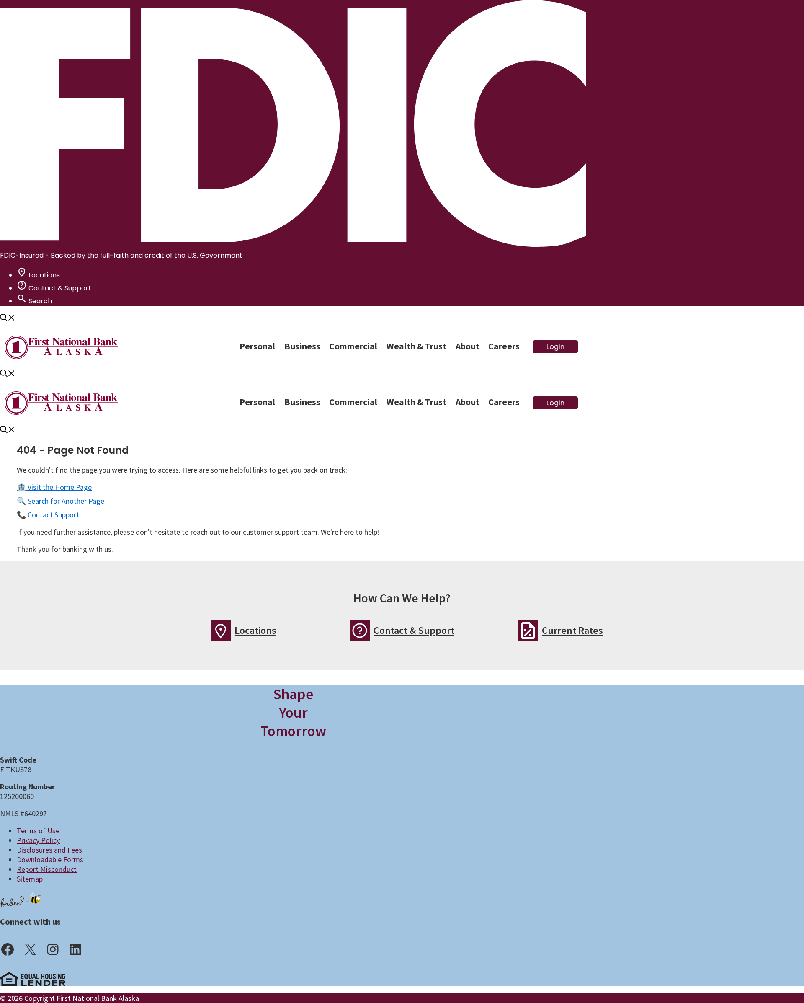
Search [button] (34, 301)
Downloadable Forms (50, 859)
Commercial (353, 346)
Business (302, 346)
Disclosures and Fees (49, 850)
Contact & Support (54, 288)
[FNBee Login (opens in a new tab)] (21, 899)
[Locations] (221, 630)
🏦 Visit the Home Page (54, 487)
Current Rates (572, 630)
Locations (38, 275)
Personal (257, 346)
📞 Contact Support (48, 515)
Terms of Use (38, 830)
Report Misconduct (47, 869)
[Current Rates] (528, 630)
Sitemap (30, 879)
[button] (7, 318)
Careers (504, 346)
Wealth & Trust (416, 346)
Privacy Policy (38, 840)
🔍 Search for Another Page (60, 501)
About (467, 346)
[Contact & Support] (360, 630)
